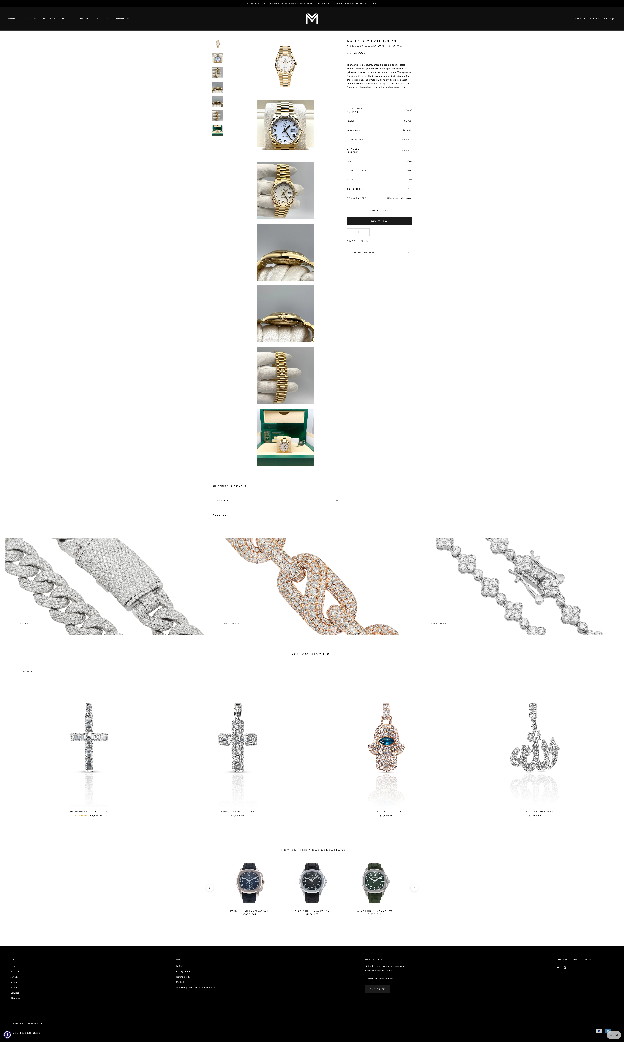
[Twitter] (362, 241)
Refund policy (183, 976)
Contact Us (221, 500)
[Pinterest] (367, 241)
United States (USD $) (26, 1023)
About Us (219, 515)
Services (102, 19)
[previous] (10, 739)
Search (594, 19)
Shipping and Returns (229, 486)
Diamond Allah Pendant (535, 811)
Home (12, 19)
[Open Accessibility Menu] (7, 1035)
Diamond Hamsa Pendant (386, 811)
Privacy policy (183, 971)
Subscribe (377, 989)
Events (83, 19)
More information (362, 252)
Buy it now (379, 221)
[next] (614, 739)
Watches (29, 19)
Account (580, 19)
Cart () (610, 19)
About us (122, 19)
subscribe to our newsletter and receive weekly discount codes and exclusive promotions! (312, 3)
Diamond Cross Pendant (237, 811)
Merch (67, 19)
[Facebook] (358, 241)
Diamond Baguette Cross (89, 811)
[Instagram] (565, 967)
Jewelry (49, 19)
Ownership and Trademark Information (195, 987)
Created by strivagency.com (26, 1032)
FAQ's (179, 966)
